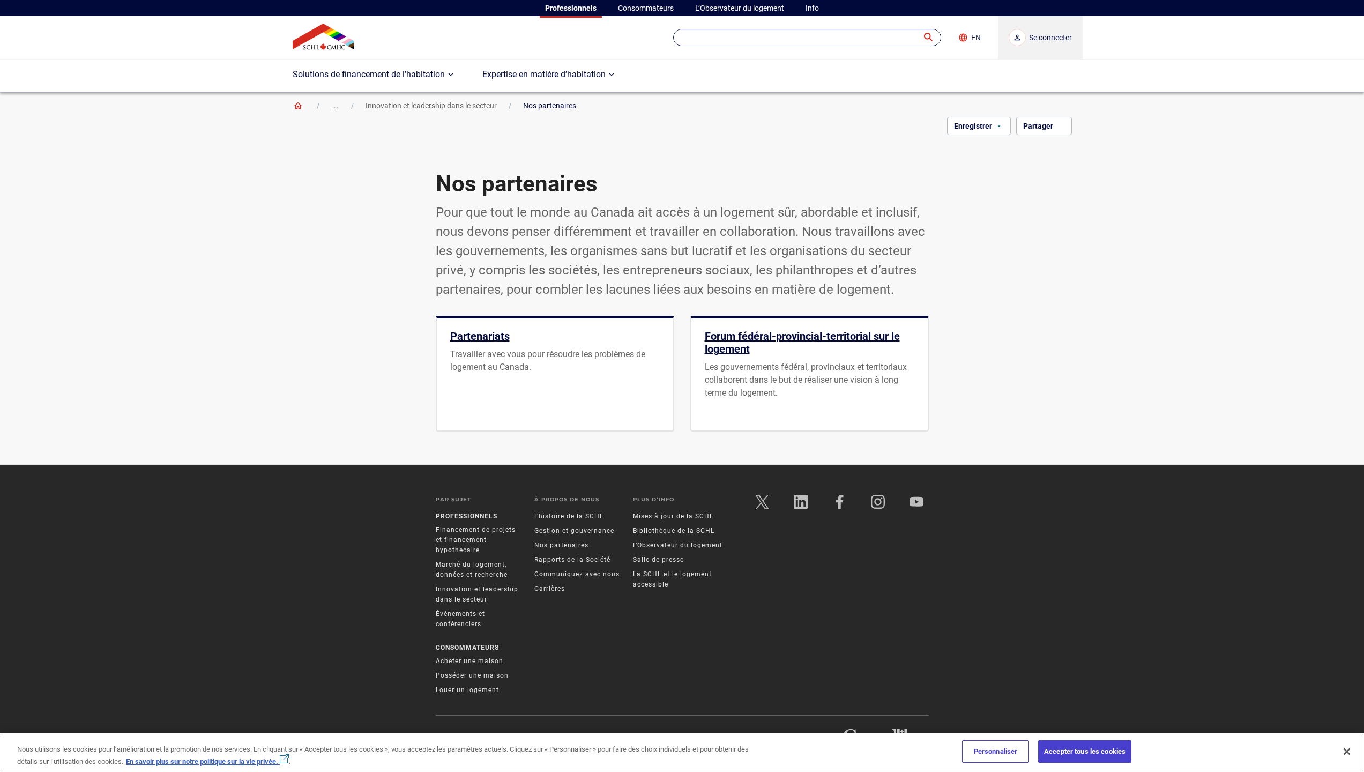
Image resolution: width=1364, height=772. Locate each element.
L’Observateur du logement (677, 545)
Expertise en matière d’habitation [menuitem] (544, 74)
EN (976, 37)
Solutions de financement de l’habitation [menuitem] (369, 74)
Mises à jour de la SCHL (673, 516)
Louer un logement (467, 690)
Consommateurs (467, 647)
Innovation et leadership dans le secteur (431, 105)
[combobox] (807, 37)
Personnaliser (996, 751)
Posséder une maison (472, 675)
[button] (929, 37)
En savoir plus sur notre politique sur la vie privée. (203, 761)
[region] (682, 752)
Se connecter (1050, 37)
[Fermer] (1347, 751)
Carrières (549, 588)
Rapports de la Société (572, 559)
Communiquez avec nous (577, 574)
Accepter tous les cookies (1085, 751)
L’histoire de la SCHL (568, 516)
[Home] (298, 105)
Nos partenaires (561, 545)
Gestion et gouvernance (574, 531)
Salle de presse (658, 559)
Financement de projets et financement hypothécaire (476, 540)
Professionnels (466, 516)
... (335, 105)
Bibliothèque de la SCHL (673, 531)
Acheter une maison (469, 661)
